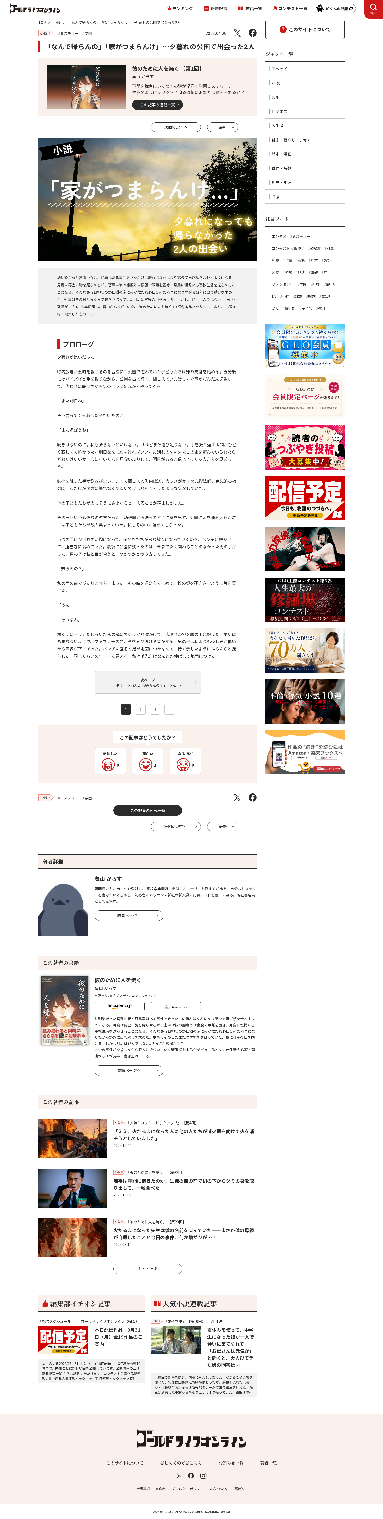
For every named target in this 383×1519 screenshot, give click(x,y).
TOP (42, 22)
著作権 (160, 1488)
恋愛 (275, 272)
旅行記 (330, 284)
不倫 (285, 296)
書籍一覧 (253, 8)
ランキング (182, 8)
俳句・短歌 (281, 168)
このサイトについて (310, 29)
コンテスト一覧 (292, 8)
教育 (321, 308)
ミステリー (301, 236)
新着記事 (219, 8)
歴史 (301, 272)
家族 (301, 260)
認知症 (326, 296)
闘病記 (290, 308)
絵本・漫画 (281, 154)
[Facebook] (252, 33)
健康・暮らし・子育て (291, 139)
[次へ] (169, 709)
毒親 (314, 272)
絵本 (314, 260)
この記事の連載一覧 (157, 104)
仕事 (330, 248)
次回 (176, 127)
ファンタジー (283, 284)
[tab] (373, 9)
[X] (237, 33)
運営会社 (240, 1488)
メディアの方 (218, 1488)
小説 (56, 22)
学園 (303, 284)
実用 (276, 97)
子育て (306, 308)
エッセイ (279, 68)
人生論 (277, 125)
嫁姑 (312, 296)
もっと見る (148, 1268)
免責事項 (143, 1488)
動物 (288, 272)
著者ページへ (129, 915)
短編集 (315, 248)
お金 (327, 260)
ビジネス (279, 111)
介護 (288, 260)
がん (275, 308)
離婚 (298, 296)
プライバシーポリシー (187, 1488)
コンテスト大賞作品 (288, 248)
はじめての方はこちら (181, 1463)
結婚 (316, 284)
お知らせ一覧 (231, 1463)
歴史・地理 (281, 182)
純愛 (275, 260)
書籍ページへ (129, 1070)
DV (274, 296)
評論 (276, 196)
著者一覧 (268, 1463)
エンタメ (279, 236)
